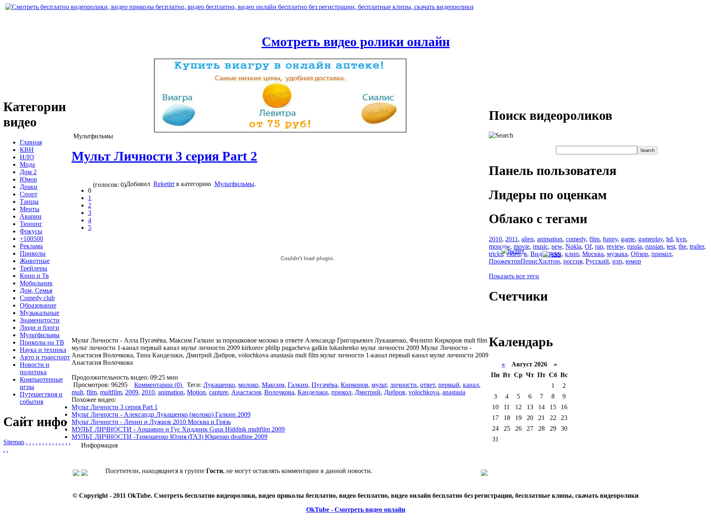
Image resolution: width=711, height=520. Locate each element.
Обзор (639, 253)
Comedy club (37, 297)
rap (599, 246)
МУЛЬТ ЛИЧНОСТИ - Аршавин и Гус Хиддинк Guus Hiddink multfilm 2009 (178, 429)
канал (471, 384)
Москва (593, 253)
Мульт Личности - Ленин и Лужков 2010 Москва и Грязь (151, 421)
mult (77, 392)
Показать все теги (514, 276)
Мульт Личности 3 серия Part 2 (164, 156)
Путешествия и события (41, 398)
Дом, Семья (36, 290)
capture (218, 392)
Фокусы (31, 231)
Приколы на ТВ (42, 342)
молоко (248, 384)
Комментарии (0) (159, 384)
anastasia (453, 392)
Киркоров (354, 384)
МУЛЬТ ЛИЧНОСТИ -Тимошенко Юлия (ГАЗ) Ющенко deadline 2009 (169, 436)
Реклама (31, 246)
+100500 (31, 238)
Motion (196, 392)
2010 (148, 392)
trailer (697, 246)
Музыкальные (39, 312)
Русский (597, 261)
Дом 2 (28, 171)
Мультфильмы (40, 334)
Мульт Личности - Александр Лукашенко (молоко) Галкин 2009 (161, 414)
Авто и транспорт (45, 357)
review (615, 246)
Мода (27, 164)
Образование (38, 305)
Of (588, 246)
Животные (35, 260)
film (91, 392)
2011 (511, 239)
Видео (539, 253)
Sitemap (13, 441)
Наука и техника (43, 349)
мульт (379, 384)
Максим (273, 384)
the (682, 246)
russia (634, 246)
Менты (30, 208)
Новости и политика (34, 368)
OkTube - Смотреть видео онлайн (355, 509)
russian (654, 246)
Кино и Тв (34, 275)
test (671, 246)
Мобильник (36, 283)
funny (610, 239)
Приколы (33, 253)
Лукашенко (219, 384)
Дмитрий (368, 392)
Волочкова (279, 392)
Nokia (573, 246)
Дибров (394, 392)
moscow (499, 246)
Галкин (298, 384)
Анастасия (246, 392)
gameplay (650, 239)
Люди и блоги (39, 327)
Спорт (28, 194)
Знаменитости (40, 320)
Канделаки (312, 392)
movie (522, 246)
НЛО (27, 157)
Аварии (31, 216)
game (628, 239)
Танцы (29, 201)
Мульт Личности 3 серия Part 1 (115, 406)
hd (669, 239)
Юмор (28, 179)
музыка (617, 253)
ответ (427, 384)
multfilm (111, 392)
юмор (633, 261)
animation (171, 392)
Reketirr (163, 183)
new (556, 246)
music (540, 246)
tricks (496, 253)
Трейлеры (33, 268)
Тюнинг (31, 223)
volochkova (424, 392)
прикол (341, 392)
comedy (576, 239)
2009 (131, 392)
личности (403, 384)
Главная (31, 142)
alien (527, 239)
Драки (28, 186)
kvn (681, 239)
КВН (27, 149)
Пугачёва (324, 384)
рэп (617, 261)
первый (449, 384)
